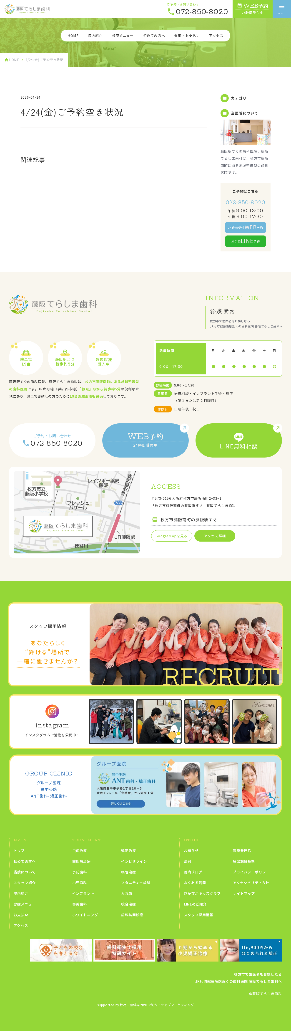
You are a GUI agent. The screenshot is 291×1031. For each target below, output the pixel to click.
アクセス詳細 (215, 535)
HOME (73, 35)
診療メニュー (123, 35)
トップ (19, 850)
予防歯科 (79, 872)
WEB (255, 9)
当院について (25, 872)
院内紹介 (95, 35)
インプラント (83, 893)
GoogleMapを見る (172, 535)
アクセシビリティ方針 (251, 882)
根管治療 (128, 872)
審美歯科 (79, 904)
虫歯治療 (79, 850)
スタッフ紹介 (25, 882)
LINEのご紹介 (195, 904)
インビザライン (134, 861)
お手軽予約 (245, 241)
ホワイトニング (85, 914)
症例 (187, 861)
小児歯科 (79, 882)
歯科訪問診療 (132, 914)
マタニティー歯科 (136, 882)
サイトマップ (244, 893)
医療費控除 (242, 850)
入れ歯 (126, 893)
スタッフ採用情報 (198, 914)
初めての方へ (154, 35)
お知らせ (191, 850)
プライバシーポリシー (251, 872)
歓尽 (123, 1005)
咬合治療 (128, 904)
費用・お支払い (187, 35)
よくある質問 (195, 882)
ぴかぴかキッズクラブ (202, 893)
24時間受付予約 (245, 227)
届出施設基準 (244, 861)
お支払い (21, 914)
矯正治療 (128, 850)
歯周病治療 (81, 861)
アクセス (216, 35)
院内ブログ (193, 872)
